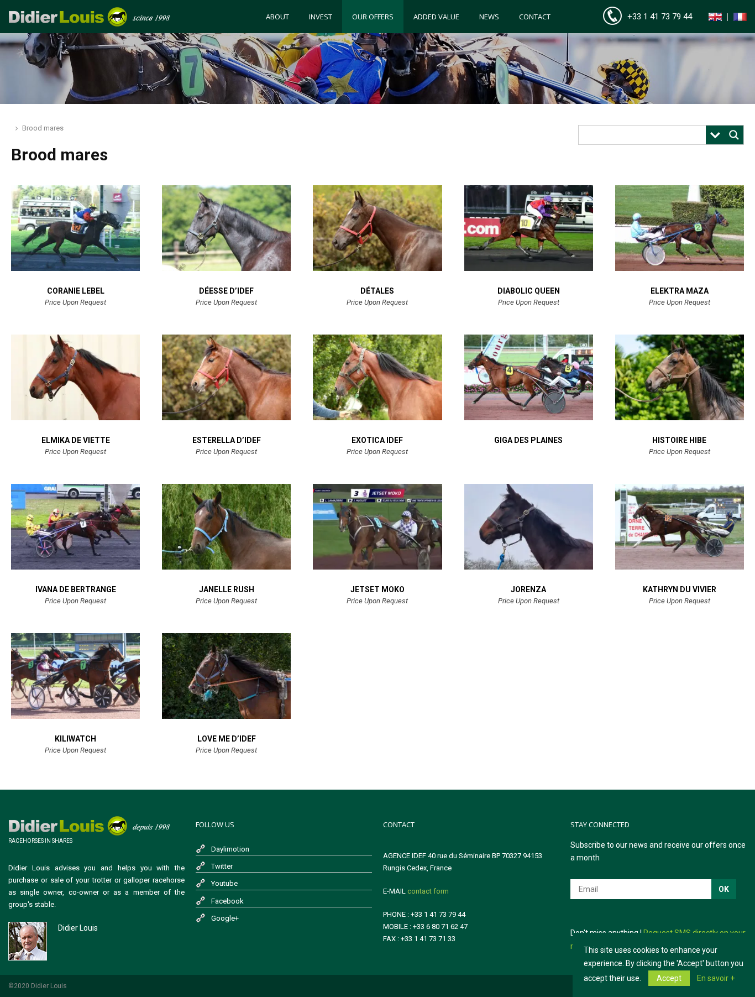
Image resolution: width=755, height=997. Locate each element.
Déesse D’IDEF (226, 290)
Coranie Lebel (75, 290)
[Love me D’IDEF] (226, 716)
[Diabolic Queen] (528, 268)
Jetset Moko (377, 589)
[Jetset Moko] (377, 566)
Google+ (225, 918)
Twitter (222, 866)
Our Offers (373, 17)
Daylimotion (230, 849)
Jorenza (528, 589)
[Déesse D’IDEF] (226, 268)
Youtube (224, 883)
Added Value (436, 17)
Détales (377, 290)
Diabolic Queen (528, 290)
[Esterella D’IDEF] (226, 417)
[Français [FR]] (740, 18)
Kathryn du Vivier (679, 589)
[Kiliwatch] (75, 716)
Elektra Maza (680, 290)
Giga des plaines (528, 440)
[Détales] (377, 268)
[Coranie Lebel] (75, 268)
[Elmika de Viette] (75, 417)
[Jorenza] (528, 566)
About (277, 17)
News (489, 17)
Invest (320, 17)
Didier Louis (78, 927)
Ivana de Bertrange (75, 589)
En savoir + (716, 978)
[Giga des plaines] (528, 417)
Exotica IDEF (377, 440)
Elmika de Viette (75, 440)
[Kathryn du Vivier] (679, 566)
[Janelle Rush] (226, 566)
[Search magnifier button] (734, 135)
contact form (428, 891)
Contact (534, 17)
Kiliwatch (75, 738)
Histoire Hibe (679, 440)
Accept (669, 978)
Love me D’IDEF (226, 738)
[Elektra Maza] (679, 268)
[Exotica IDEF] (377, 417)
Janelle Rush (226, 589)
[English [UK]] (715, 18)
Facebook (227, 901)
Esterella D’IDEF (226, 440)
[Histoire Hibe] (679, 417)
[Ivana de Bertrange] (75, 566)
